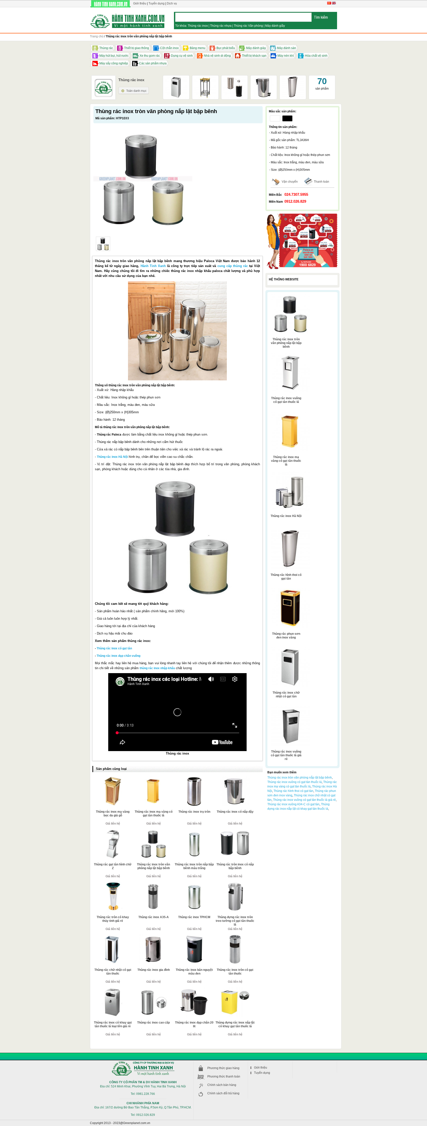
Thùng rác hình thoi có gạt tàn (286, 576)
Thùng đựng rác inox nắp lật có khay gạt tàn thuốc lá (235, 1024)
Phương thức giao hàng (223, 1068)
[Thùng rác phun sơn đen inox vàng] (290, 590)
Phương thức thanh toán (223, 1076)
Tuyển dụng (157, 3)
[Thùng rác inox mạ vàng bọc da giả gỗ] (113, 778)
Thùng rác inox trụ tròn (194, 811)
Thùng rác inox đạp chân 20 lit (194, 1024)
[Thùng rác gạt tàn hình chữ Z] (113, 831)
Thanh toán (321, 181)
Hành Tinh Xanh (153, 266)
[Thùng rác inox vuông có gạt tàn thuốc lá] (290, 354)
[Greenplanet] (127, 20)
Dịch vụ (172, 3)
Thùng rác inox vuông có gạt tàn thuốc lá (286, 400)
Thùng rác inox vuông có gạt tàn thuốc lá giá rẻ (286, 755)
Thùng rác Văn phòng (248, 25)
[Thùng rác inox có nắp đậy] (264, 78)
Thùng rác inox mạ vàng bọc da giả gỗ (112, 813)
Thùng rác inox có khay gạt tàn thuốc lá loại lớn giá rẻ (113, 1024)
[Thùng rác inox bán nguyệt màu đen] (194, 936)
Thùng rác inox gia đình (153, 970)
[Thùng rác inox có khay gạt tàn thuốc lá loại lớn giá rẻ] (113, 989)
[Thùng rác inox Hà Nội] (290, 472)
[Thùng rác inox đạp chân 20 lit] (194, 989)
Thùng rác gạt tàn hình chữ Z (112, 866)
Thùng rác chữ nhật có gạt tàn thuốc (112, 971)
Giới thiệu (139, 3)
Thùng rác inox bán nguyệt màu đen (194, 971)
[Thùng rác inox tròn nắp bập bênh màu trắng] (194, 831)
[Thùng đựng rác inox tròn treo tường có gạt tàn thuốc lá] (235, 883)
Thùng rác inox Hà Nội (112, 457)
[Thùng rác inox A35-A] (153, 883)
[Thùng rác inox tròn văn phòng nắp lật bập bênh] (103, 244)
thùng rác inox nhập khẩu (157, 668)
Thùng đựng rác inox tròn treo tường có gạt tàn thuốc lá (235, 920)
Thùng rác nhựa (221, 25)
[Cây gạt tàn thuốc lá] (205, 78)
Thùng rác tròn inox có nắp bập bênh (235, 866)
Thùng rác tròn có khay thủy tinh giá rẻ (113, 919)
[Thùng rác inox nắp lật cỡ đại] (234, 78)
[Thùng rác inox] (133, 88)
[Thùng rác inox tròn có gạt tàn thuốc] (235, 936)
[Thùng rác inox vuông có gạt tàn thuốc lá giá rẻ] (290, 708)
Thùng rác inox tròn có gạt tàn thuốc (235, 971)
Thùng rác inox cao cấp (153, 1022)
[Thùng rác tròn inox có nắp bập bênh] (235, 831)
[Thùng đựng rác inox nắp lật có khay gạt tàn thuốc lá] (235, 989)
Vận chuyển (290, 181)
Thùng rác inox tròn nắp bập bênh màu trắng (194, 866)
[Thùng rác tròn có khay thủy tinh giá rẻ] (113, 883)
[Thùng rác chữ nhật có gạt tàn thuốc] (113, 936)
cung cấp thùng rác (232, 266)
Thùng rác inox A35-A (153, 917)
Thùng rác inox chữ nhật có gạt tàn (286, 694)
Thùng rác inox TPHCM (194, 917)
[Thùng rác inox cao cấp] (153, 989)
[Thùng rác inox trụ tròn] (194, 778)
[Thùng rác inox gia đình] (153, 936)
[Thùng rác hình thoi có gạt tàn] (293, 78)
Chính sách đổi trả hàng (223, 1093)
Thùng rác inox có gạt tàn (114, 648)
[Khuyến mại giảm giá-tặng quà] (302, 214)
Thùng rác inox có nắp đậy (235, 811)
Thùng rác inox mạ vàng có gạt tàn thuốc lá (153, 813)
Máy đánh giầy (275, 25)
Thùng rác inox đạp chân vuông (118, 656)
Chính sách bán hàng (221, 1085)
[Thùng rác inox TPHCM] (194, 883)
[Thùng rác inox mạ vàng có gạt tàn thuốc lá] (153, 778)
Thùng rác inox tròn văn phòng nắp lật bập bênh (153, 866)
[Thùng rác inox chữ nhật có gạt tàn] (176, 78)
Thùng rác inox (198, 25)
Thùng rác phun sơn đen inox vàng (286, 635)
